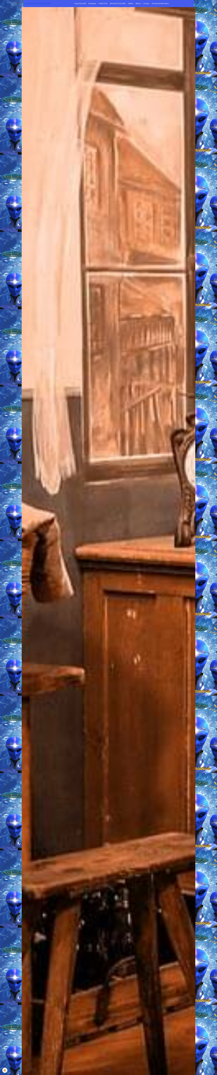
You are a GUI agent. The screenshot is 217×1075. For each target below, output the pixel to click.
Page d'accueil (80, 3)
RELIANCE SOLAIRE (118, 3)
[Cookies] (4, 1070)
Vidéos (130, 3)
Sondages (92, 3)
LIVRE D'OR (102, 3)
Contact (146, 3)
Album (138, 3)
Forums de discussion (160, 3)
